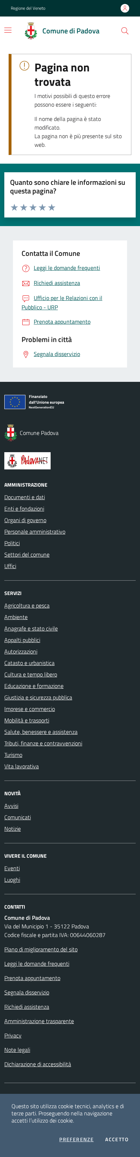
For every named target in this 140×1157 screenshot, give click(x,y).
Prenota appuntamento (32, 978)
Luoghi (12, 879)
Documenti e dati (24, 497)
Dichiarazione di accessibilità (37, 1064)
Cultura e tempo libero (30, 674)
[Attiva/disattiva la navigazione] (8, 30)
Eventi (12, 868)
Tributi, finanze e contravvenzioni (43, 743)
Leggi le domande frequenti (36, 963)
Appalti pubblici (22, 640)
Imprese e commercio (29, 708)
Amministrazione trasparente (39, 1021)
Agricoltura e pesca (27, 605)
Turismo (13, 754)
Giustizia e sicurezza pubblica (38, 697)
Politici (12, 543)
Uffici (10, 566)
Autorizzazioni (20, 651)
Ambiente (16, 617)
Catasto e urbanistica (29, 663)
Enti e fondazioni (24, 508)
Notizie (12, 828)
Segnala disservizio (26, 992)
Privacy (13, 1035)
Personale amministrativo (34, 531)
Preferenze (76, 1139)
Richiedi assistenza (26, 1006)
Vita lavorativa (21, 766)
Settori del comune (27, 554)
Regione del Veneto (28, 8)
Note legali (17, 1049)
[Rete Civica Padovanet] (70, 460)
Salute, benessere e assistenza (41, 731)
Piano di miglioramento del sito (41, 949)
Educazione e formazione (34, 685)
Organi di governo (25, 520)
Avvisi (11, 805)
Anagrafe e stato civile (31, 628)
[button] (125, 31)
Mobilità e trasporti (26, 720)
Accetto (117, 1139)
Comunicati (17, 817)
